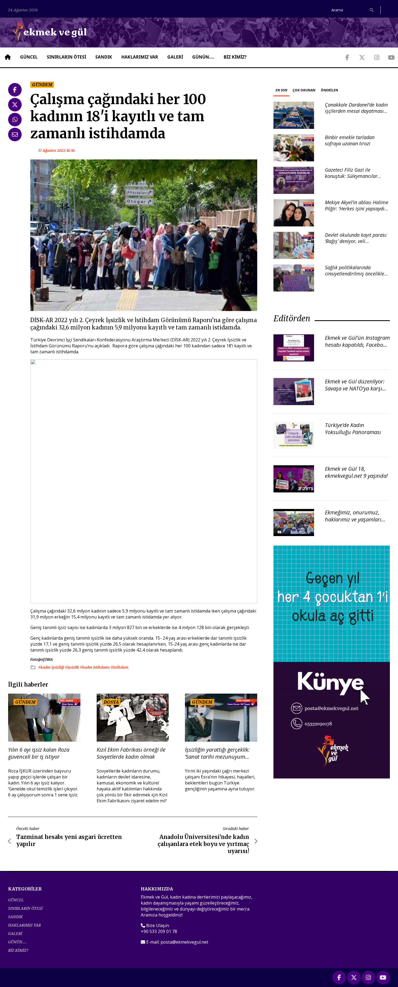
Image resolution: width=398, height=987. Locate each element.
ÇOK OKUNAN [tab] (304, 90)
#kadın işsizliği (51, 667)
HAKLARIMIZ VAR (139, 57)
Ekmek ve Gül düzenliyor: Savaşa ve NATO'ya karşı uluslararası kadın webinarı (354, 392)
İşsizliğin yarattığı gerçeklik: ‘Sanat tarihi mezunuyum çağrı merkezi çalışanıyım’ (217, 753)
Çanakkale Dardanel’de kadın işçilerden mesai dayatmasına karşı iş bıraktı (357, 111)
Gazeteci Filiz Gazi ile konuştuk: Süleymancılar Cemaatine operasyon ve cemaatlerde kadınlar (351, 179)
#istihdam (119, 667)
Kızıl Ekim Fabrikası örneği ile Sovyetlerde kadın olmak (131, 753)
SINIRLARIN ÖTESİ (66, 57)
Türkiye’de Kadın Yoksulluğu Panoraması (353, 428)
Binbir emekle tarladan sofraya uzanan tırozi (349, 140)
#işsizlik (72, 667)
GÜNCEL (29, 57)
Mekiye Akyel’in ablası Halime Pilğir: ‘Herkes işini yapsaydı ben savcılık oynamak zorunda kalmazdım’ (357, 212)
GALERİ (175, 57)
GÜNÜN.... (203, 57)
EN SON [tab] (281, 90)
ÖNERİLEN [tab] (329, 90)
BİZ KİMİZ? (235, 57)
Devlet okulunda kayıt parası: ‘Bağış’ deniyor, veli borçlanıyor (356, 241)
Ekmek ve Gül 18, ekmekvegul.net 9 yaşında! (356, 472)
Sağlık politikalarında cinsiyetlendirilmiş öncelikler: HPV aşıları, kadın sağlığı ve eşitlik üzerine (356, 277)
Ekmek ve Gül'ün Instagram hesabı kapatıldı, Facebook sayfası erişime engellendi (357, 344)
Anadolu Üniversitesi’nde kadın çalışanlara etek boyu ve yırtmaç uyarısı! (203, 844)
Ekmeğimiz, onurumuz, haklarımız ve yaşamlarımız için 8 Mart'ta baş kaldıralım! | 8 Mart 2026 (357, 523)
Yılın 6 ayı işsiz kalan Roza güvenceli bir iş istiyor (38, 753)
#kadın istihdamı (95, 667)
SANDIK (103, 57)
